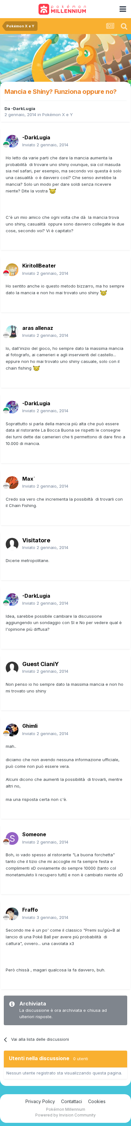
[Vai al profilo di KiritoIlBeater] (12, 269)
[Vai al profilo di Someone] (12, 838)
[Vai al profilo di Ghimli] (12, 730)
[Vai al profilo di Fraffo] (12, 913)
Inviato (45, 144)
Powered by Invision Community (65, 1115)
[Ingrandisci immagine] (52, 190)
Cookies (97, 1101)
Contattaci (71, 1101)
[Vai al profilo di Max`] (12, 482)
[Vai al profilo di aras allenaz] (12, 331)
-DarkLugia (23, 108)
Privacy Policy (40, 1101)
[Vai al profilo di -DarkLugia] (12, 141)
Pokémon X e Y (57, 114)
